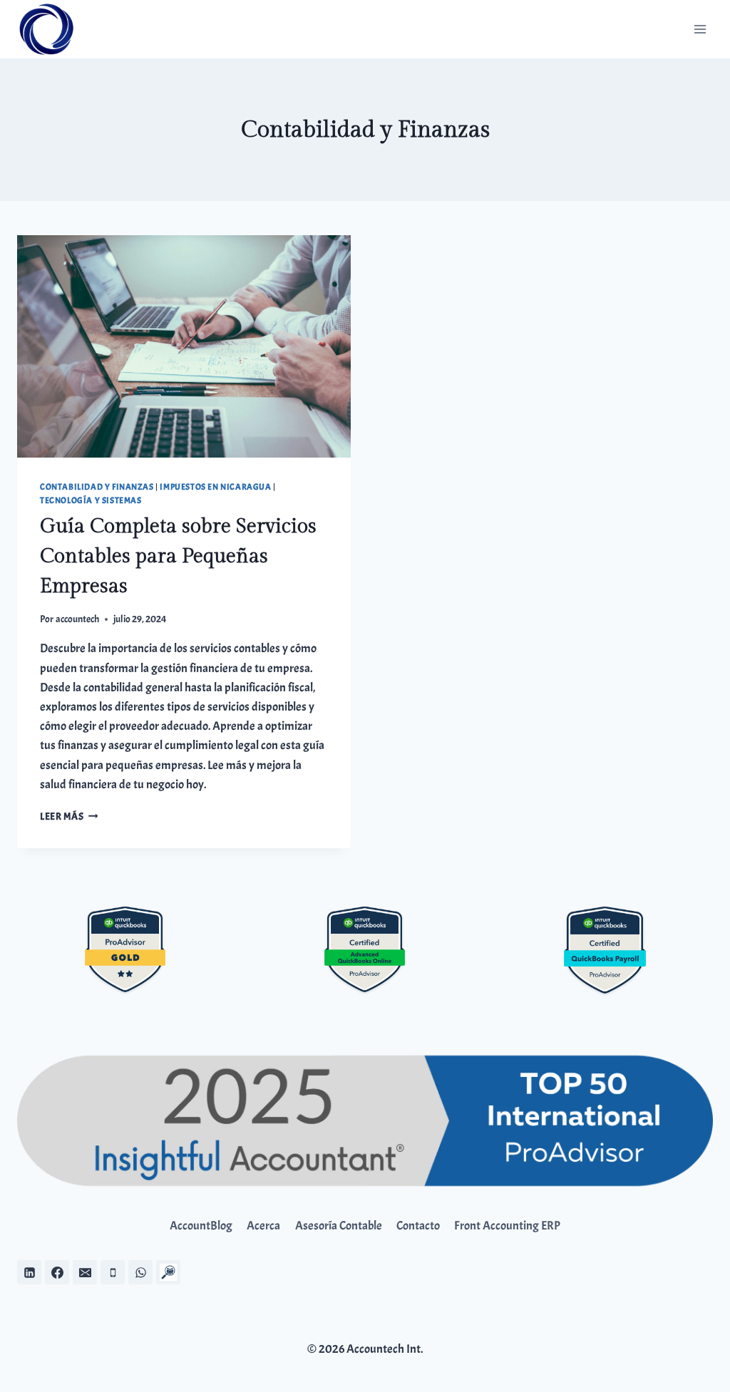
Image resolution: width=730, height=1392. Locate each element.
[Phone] (113, 1272)
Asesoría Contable (338, 1225)
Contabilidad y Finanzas (97, 487)
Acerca (263, 1225)
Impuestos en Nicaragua (215, 487)
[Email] (85, 1272)
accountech (77, 619)
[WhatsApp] (140, 1272)
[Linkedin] (29, 1272)
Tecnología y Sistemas (91, 500)
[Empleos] (168, 1272)
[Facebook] (57, 1272)
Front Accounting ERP (507, 1225)
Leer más (69, 816)
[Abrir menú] (700, 29)
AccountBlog (201, 1225)
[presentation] (184, 346)
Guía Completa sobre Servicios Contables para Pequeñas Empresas (178, 556)
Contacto (418, 1225)
